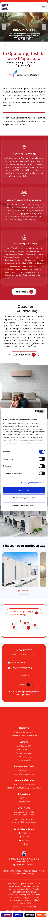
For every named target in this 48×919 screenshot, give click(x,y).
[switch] (42, 459)
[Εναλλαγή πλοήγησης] (43, 7)
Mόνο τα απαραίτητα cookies (24, 505)
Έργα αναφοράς (24, 760)
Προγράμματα (24, 801)
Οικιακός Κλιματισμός (24, 732)
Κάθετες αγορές (24, 756)
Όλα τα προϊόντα (21, 354)
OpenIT (33, 907)
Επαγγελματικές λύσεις (24, 774)
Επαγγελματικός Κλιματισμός (24, 735)
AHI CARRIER (6, 915)
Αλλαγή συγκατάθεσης (24, 873)
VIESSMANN (41, 915)
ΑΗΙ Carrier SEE (24, 746)
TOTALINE (30, 915)
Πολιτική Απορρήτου (24, 694)
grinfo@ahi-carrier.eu (27, 822)
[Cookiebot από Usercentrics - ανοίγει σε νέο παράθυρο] (35, 411)
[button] (24, 27)
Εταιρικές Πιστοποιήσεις (24, 784)
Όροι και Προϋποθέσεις (33, 871)
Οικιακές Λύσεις (24, 770)
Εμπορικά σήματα (24, 753)
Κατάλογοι (24, 798)
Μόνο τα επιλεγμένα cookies (24, 498)
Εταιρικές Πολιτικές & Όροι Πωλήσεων (24, 788)
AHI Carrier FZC (24, 749)
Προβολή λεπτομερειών (31, 483)
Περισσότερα (21, 291)
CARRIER (18, 915)
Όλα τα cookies (24, 490)
